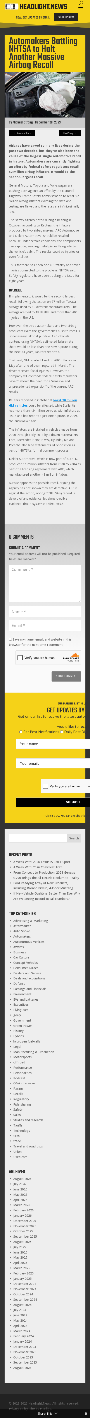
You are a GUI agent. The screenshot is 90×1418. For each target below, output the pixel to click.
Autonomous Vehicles (29, 942)
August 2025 (22, 1242)
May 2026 (20, 1194)
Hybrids (18, 1036)
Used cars (20, 1157)
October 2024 (23, 1294)
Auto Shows (22, 931)
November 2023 (24, 1352)
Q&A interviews (24, 1083)
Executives (21, 1004)
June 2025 (20, 1252)
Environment (22, 994)
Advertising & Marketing (30, 921)
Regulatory (21, 1099)
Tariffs (17, 1125)
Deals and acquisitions (29, 978)
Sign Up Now (66, 17)
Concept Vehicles (25, 962)
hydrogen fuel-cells (26, 1041)
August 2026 (22, 1179)
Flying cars (20, 1010)
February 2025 (23, 1273)
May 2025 (20, 1257)
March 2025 (21, 1268)
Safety (17, 1109)
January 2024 (22, 1341)
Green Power (22, 1026)
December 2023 (24, 1347)
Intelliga (45, 1409)
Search (74, 838)
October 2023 (23, 1357)
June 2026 (20, 1189)
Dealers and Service (27, 973)
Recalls (18, 1094)
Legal (17, 1046)
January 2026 (22, 1215)
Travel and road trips (28, 1146)
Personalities (22, 1073)
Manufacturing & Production (33, 1052)
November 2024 (24, 1289)
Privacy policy (18, 1409)
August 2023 (22, 1368)
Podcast (19, 1078)
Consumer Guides (25, 968)
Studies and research (28, 1120)
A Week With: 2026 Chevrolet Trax (37, 867)
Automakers (22, 936)
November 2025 (24, 1226)
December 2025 (24, 1221)
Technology (21, 1130)
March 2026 (21, 1205)
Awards (18, 947)
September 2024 (25, 1299)
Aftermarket (22, 926)
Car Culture (21, 957)
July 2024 (19, 1310)
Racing (18, 1088)
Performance (22, 1067)
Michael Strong (23, 122)
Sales (17, 1115)
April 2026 (20, 1200)
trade (17, 1141)
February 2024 (23, 1336)
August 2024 (22, 1305)
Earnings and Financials (29, 989)
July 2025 (19, 1247)
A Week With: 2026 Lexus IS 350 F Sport (41, 862)
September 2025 (25, 1236)
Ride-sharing (22, 1104)
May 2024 (20, 1320)
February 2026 (23, 1210)
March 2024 (21, 1331)
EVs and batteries (25, 999)
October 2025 (23, 1231)
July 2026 (19, 1184)
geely (17, 1015)
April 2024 (20, 1326)
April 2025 (20, 1263)
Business (19, 952)
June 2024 (20, 1315)
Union (17, 1151)
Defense (19, 983)
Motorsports (22, 1057)
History (18, 1031)
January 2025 (22, 1278)
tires (16, 1136)
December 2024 (24, 1284)
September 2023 (25, 1362)
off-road (19, 1062)
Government (22, 1020)
